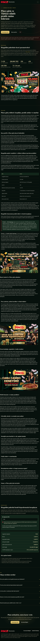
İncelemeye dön (15, 622)
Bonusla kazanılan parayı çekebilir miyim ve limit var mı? (10, 602)
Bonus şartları (14, 32)
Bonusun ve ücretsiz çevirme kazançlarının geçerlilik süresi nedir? (12, 597)
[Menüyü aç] (38, 2)
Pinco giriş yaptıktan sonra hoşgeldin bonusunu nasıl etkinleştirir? (12, 579)
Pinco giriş (28, 51)
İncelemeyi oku (5, 32)
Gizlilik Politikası (35, 630)
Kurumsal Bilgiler (24, 622)
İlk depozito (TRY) (5, 517)
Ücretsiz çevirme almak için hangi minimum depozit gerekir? (11, 585)
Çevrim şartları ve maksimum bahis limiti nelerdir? (9, 591)
